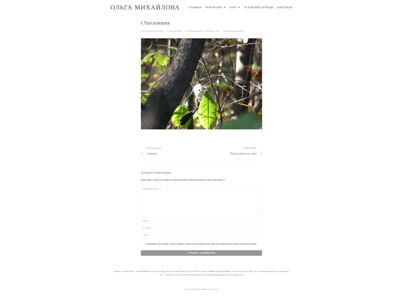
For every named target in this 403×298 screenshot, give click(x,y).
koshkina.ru (213, 289)
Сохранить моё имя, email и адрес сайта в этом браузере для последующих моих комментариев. (201, 243)
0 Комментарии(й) (233, 31)
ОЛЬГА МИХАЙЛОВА (145, 7)
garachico (159, 31)
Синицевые (176, 31)
